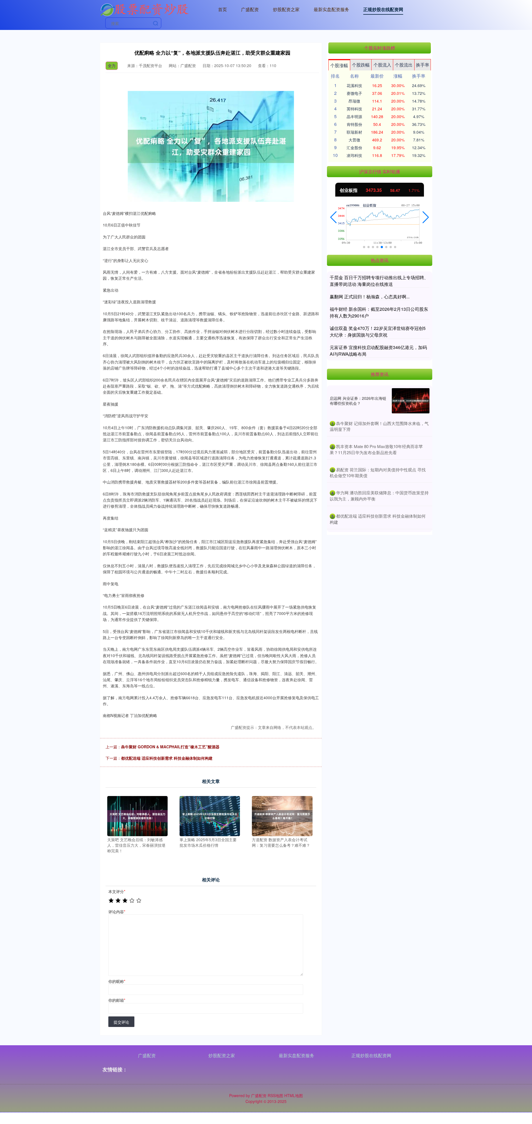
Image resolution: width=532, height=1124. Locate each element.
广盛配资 (250, 9)
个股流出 (404, 65)
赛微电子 (354, 93)
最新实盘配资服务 (331, 9)
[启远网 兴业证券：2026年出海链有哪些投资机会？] (410, 400)
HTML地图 (293, 1095)
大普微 (354, 140)
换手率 (422, 65)
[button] (333, 217)
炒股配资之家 (286, 9)
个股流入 (382, 65)
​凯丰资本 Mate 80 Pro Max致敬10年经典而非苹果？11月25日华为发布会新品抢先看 (376, 449)
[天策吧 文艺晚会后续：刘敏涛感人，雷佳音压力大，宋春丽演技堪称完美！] (137, 815)
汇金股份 (354, 147)
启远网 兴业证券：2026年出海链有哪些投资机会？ (358, 400)
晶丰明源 (354, 116)
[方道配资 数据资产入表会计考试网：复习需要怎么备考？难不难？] (282, 815)
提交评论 (121, 1022)
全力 (112, 65)
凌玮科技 (354, 155)
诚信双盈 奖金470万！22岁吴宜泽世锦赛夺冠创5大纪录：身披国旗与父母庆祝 (378, 331)
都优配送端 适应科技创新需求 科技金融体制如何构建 (167, 758)
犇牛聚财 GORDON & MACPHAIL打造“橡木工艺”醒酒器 (170, 746)
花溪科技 (354, 85)
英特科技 (354, 108)
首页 (222, 9)
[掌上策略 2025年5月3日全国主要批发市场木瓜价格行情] (210, 815)
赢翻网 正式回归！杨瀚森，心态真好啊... (370, 296)
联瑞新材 (354, 132)
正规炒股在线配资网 (383, 9)
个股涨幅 (339, 65)
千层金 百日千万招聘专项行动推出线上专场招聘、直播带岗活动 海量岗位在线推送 (379, 280)
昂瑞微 (354, 101)
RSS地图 (275, 1095)
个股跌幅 (361, 65)
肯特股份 (354, 124)
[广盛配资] (144, 9)
